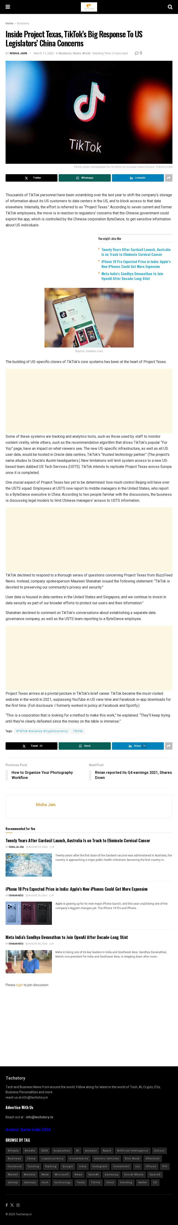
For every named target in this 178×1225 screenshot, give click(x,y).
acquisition (62, 1151)
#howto (30, 1151)
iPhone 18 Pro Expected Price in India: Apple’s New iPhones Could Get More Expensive (136, 264)
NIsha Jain (18, 53)
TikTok (78, 731)
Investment (121, 1166)
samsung (111, 1175)
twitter (142, 1182)
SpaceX (155, 1175)
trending (126, 1182)
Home (9, 23)
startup (13, 1182)
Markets (29, 1175)
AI (77, 1151)
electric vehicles (106, 1159)
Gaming (51, 1166)
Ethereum (153, 1159)
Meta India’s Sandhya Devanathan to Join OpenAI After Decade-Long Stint (132, 276)
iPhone (151, 1166)
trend (110, 1182)
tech (45, 1182)
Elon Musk (132, 1159)
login (19, 985)
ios (137, 1166)
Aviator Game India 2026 (28, 1130)
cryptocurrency (52, 1159)
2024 (44, 1151)
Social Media (133, 1175)
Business (23, 23)
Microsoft (62, 1175)
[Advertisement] (89, 401)
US (155, 1182)
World (86, 53)
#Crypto (13, 1151)
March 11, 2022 (44, 53)
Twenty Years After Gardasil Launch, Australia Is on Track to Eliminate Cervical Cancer (136, 252)
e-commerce (79, 1159)
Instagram (99, 1166)
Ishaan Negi (16, 895)
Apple (107, 1151)
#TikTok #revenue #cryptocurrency (42, 731)
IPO (164, 1166)
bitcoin (159, 1151)
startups (30, 1182)
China (31, 1159)
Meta (45, 1175)
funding (33, 1166)
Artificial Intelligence (132, 1151)
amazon (91, 1151)
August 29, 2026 (38, 847)
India (82, 1166)
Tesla (81, 1182)
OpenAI (93, 1175)
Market (13, 1175)
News (77, 53)
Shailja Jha (16, 847)
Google (68, 1166)
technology (62, 1182)
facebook (15, 1166)
